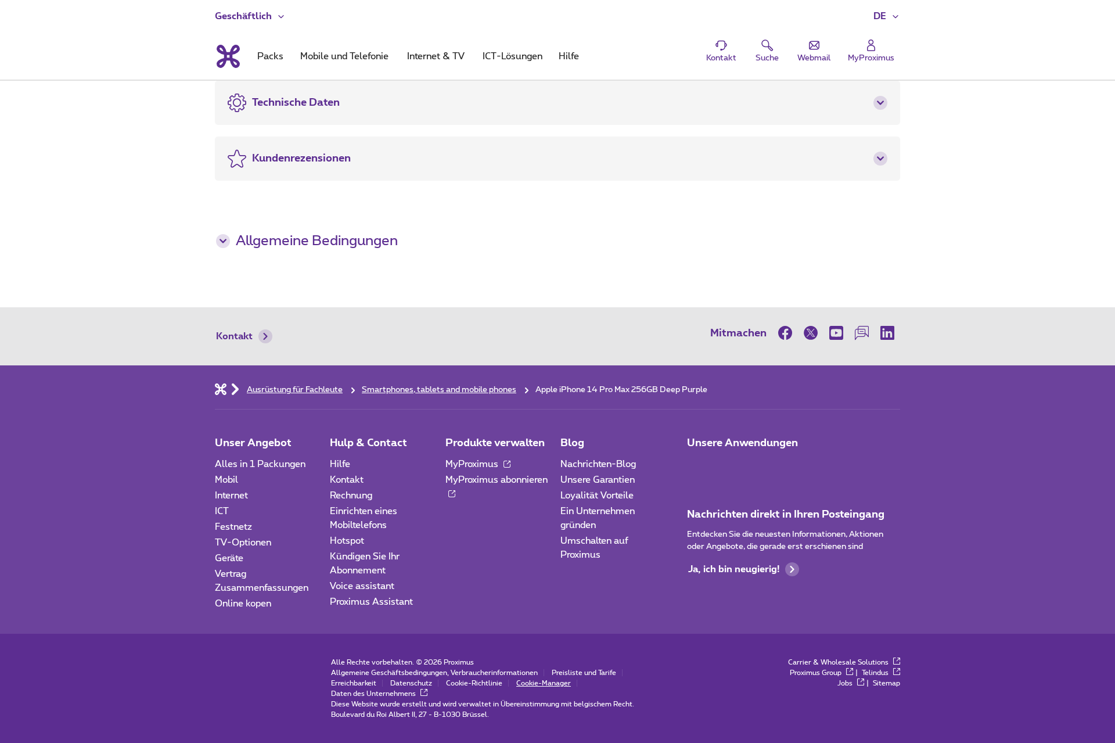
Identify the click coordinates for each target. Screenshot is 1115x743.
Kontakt (234, 336)
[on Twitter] (810, 333)
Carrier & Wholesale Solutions (839, 662)
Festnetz (233, 527)
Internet (231, 495)
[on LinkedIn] (887, 333)
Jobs (845, 683)
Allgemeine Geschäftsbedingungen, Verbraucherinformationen (434, 672)
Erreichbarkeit (353, 683)
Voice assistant (362, 586)
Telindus (876, 672)
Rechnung (351, 495)
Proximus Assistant (371, 601)
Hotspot (347, 540)
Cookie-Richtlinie (474, 683)
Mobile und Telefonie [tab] (344, 56)
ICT (222, 511)
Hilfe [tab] (569, 56)
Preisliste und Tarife (584, 672)
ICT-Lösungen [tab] (512, 56)
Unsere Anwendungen (742, 443)
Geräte (229, 558)
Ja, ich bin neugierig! (733, 569)
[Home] (220, 388)
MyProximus (473, 464)
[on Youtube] (836, 333)
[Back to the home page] (227, 56)
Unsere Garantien (597, 479)
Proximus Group (816, 672)
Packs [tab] (270, 56)
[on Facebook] (788, 333)
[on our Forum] (862, 333)
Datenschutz (411, 683)
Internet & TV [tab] (436, 56)
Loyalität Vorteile (597, 495)
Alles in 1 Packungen (260, 464)
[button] (886, 16)
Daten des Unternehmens (374, 693)
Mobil (226, 479)
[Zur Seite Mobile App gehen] (697, 467)
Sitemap (886, 683)
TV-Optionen (243, 542)
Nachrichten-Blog (598, 464)
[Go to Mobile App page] (730, 467)
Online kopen (243, 603)
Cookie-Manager (543, 683)
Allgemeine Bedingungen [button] (317, 241)
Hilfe (340, 464)
